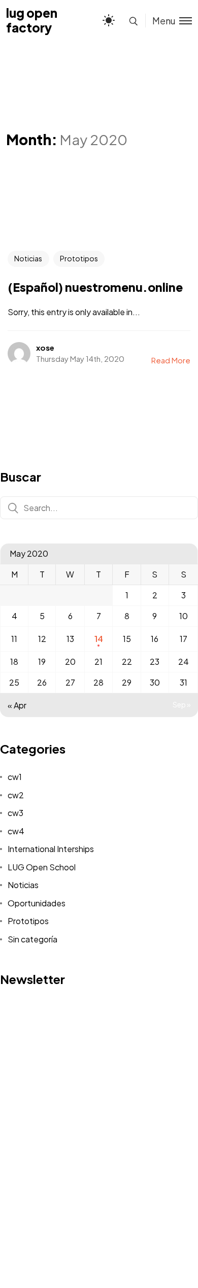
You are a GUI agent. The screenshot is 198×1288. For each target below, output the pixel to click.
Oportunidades (36, 903)
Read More (170, 360)
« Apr (17, 705)
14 (98, 638)
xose (45, 347)
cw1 (15, 776)
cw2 (16, 795)
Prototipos (79, 258)
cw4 (16, 831)
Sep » (182, 704)
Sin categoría (32, 939)
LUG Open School (42, 867)
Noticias (28, 258)
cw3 (15, 812)
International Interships (51, 848)
